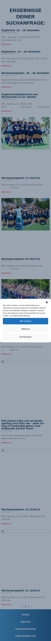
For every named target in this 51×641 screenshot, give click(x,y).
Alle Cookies (25, 321)
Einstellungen (25, 337)
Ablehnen (25, 329)
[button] (46, 302)
